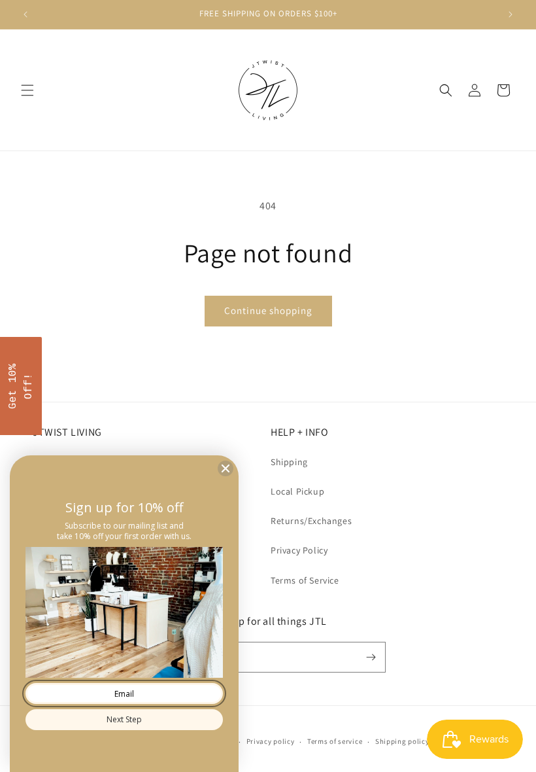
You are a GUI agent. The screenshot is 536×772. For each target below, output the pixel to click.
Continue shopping (268, 310)
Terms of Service (305, 580)
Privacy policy (270, 741)
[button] (27, 90)
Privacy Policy (299, 550)
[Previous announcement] (25, 14)
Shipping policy (402, 741)
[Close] (225, 468)
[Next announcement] (510, 14)
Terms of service (334, 741)
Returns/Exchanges (311, 521)
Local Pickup (297, 491)
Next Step (124, 719)
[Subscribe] (370, 657)
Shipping (289, 462)
